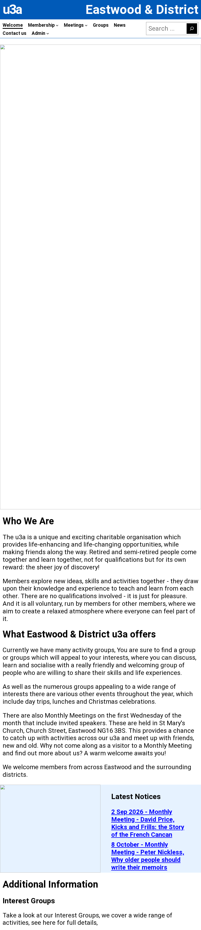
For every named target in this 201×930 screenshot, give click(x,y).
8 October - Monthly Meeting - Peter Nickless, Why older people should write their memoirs (147, 856)
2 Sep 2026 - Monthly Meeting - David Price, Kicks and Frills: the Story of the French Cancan (147, 823)
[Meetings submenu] (86, 25)
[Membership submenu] (57, 25)
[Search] (192, 28)
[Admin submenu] (47, 33)
